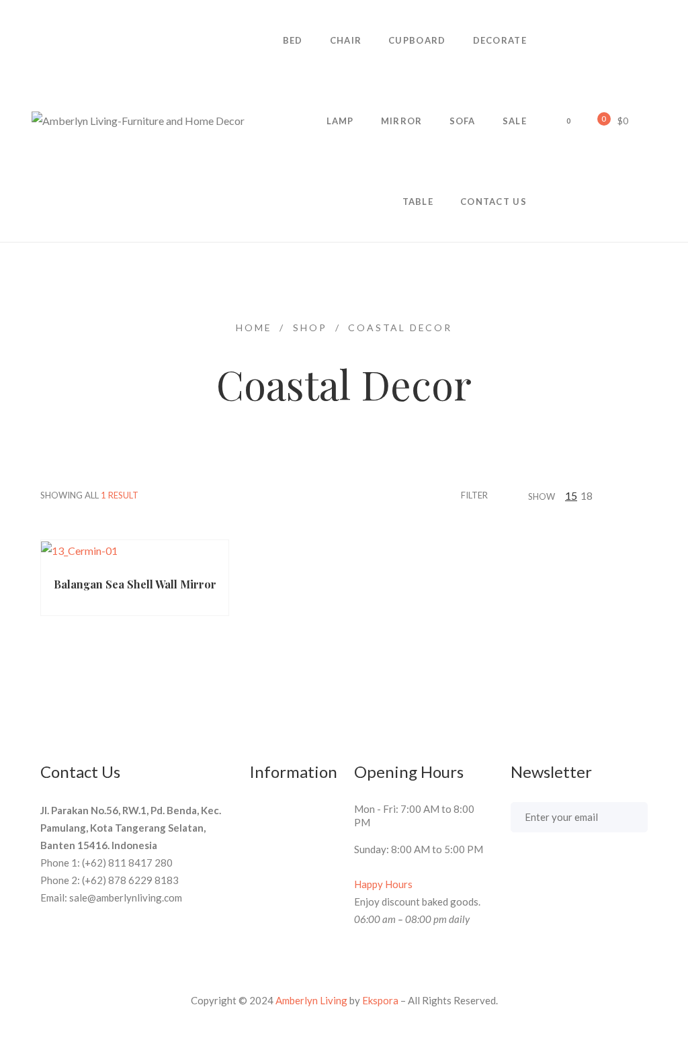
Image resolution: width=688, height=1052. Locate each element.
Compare (205, 560)
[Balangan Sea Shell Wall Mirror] (134, 550)
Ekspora (380, 1000)
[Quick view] (152, 560)
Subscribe (624, 816)
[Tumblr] (590, 867)
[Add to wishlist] (178, 560)
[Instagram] (614, 867)
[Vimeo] (565, 867)
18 (586, 495)
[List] (644, 495)
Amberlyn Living (311, 1000)
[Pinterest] (540, 867)
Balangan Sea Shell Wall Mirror (135, 584)
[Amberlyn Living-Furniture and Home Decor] (138, 121)
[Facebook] (515, 867)
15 (571, 495)
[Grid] (627, 495)
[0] (595, 120)
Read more (84, 559)
